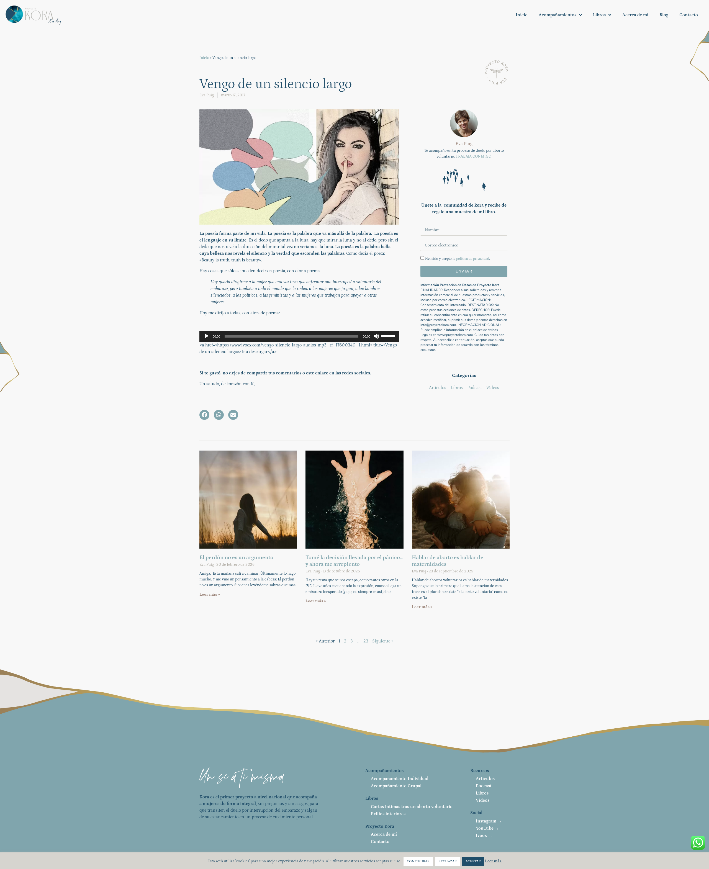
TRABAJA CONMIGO (473, 156)
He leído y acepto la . (457, 259)
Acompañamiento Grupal (396, 785)
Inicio (522, 14)
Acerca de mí (635, 14)
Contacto (688, 14)
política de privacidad (472, 259)
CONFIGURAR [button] (418, 861)
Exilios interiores (388, 813)
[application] (299, 336)
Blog (663, 14)
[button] (204, 415)
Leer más (493, 861)
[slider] (388, 336)
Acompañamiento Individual (399, 778)
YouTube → (487, 828)
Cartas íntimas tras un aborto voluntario (412, 806)
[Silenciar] (376, 336)
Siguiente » (382, 641)
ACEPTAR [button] (473, 861)
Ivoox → (484, 835)
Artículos (485, 778)
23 (365, 641)
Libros (599, 14)
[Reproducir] (206, 336)
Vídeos (482, 800)
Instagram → (489, 821)
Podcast (484, 785)
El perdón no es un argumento (236, 557)
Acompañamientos (557, 14)
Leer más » (209, 594)
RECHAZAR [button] (447, 861)
